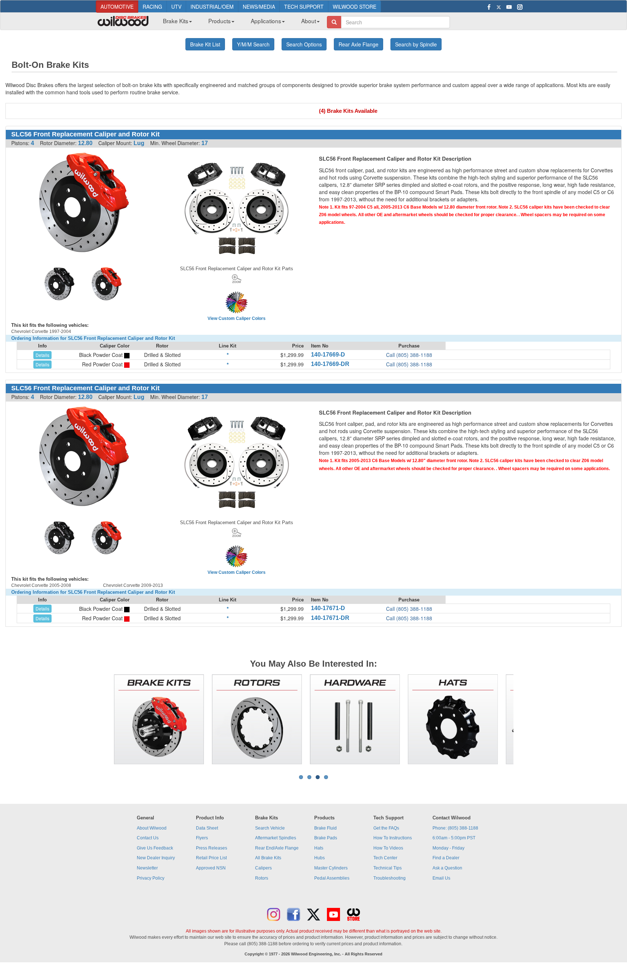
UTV (176, 6)
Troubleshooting (389, 878)
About (308, 21)
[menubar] (238, 23)
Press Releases (211, 848)
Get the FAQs (386, 828)
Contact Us (148, 837)
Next (524, 719)
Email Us (441, 878)
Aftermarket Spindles (275, 837)
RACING (152, 6)
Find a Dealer (446, 857)
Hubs (319, 857)
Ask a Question (447, 868)
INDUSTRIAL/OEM (212, 6)
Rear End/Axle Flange (277, 848)
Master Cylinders (331, 868)
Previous (102, 719)
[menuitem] (174, 23)
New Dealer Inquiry (156, 857)
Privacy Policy (150, 878)
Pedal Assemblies (331, 878)
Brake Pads (325, 837)
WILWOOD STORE (354, 6)
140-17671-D (328, 608)
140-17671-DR (330, 618)
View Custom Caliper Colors (237, 318)
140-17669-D (328, 354)
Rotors (261, 878)
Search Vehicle (270, 828)
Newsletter (147, 868)
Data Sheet (207, 828)
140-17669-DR (330, 364)
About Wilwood (152, 828)
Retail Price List (211, 857)
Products (219, 21)
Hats (318, 848)
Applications (266, 21)
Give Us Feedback (155, 848)
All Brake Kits (268, 857)
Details (42, 355)
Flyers (202, 837)
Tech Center (385, 857)
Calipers (263, 868)
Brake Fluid (325, 828)
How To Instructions (392, 837)
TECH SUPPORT (304, 6)
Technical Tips (387, 868)
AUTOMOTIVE (117, 6)
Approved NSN (211, 868)
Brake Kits (175, 21)
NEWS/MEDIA (259, 6)
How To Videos (388, 848)
